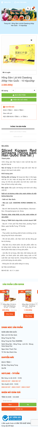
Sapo (12, 426)
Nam (10, 405)
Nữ (28, 405)
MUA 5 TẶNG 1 (6, 362)
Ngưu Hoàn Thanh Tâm (9, 349)
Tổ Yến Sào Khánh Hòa (9, 352)
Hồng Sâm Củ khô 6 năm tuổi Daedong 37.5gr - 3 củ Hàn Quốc (9, 306)
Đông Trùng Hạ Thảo (8, 338)
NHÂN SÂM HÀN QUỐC (9, 332)
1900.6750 (7, 2)
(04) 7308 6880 (21, 2)
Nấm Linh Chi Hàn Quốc (9, 335)
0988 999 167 (16, 381)
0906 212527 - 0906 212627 (21, 387)
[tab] (18, 126)
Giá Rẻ (4, 368)
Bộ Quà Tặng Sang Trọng (10, 365)
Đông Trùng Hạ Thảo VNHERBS (12, 341)
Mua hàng (9, 314)
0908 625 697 (6, 381)
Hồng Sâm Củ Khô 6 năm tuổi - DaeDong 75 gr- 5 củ (28, 306)
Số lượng (5, 91)
